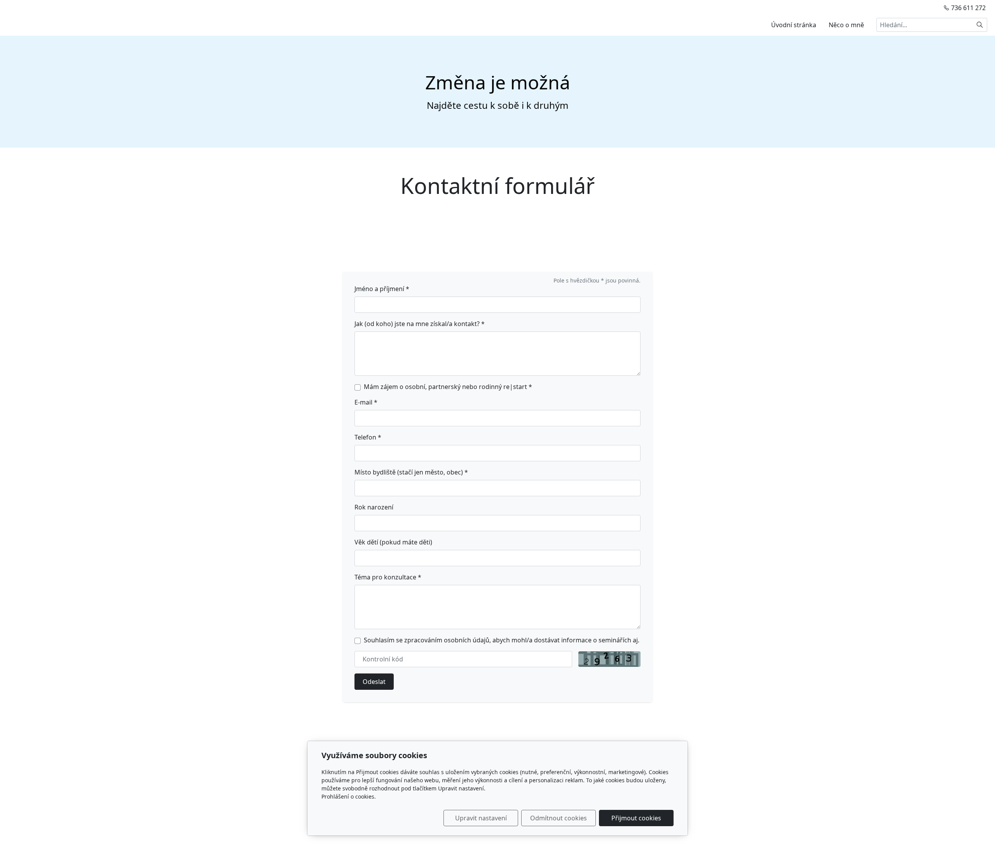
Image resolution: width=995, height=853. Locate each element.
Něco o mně (846, 25)
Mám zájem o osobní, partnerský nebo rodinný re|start (448, 386)
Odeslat (374, 681)
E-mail (365, 402)
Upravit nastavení (481, 818)
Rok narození (373, 507)
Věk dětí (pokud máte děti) (393, 542)
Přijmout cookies (636, 818)
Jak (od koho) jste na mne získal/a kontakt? (419, 323)
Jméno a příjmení (381, 288)
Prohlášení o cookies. (348, 796)
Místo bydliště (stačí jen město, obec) (411, 472)
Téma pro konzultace (387, 577)
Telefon (367, 437)
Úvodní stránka (793, 25)
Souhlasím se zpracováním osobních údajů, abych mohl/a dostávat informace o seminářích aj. (501, 640)
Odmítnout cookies (558, 818)
